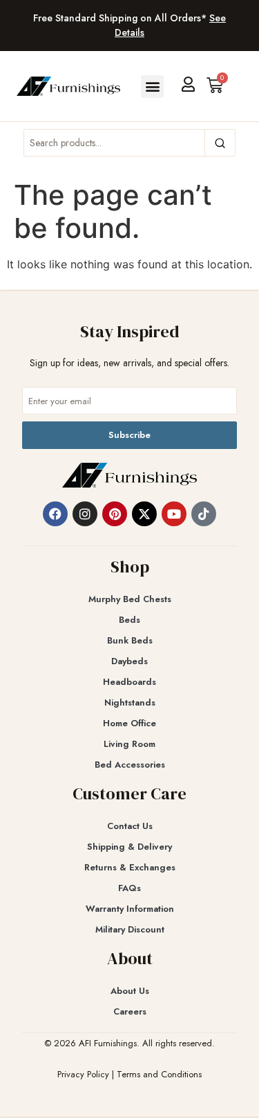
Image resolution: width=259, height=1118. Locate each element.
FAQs (129, 888)
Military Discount (129, 929)
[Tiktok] (203, 513)
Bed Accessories (130, 764)
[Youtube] (174, 513)
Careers (129, 1011)
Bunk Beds (130, 640)
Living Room (129, 743)
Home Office (129, 723)
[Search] (219, 143)
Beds (129, 619)
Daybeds (129, 661)
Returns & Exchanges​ (129, 867)
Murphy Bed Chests (129, 599)
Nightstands (129, 702)
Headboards (129, 681)
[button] (152, 86)
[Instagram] (85, 513)
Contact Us (130, 825)
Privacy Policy (83, 1074)
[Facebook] (55, 513)
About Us (130, 990)
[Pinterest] (114, 513)
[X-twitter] (144, 513)
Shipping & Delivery (129, 846)
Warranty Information (130, 908)
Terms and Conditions (159, 1074)
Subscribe (129, 434)
